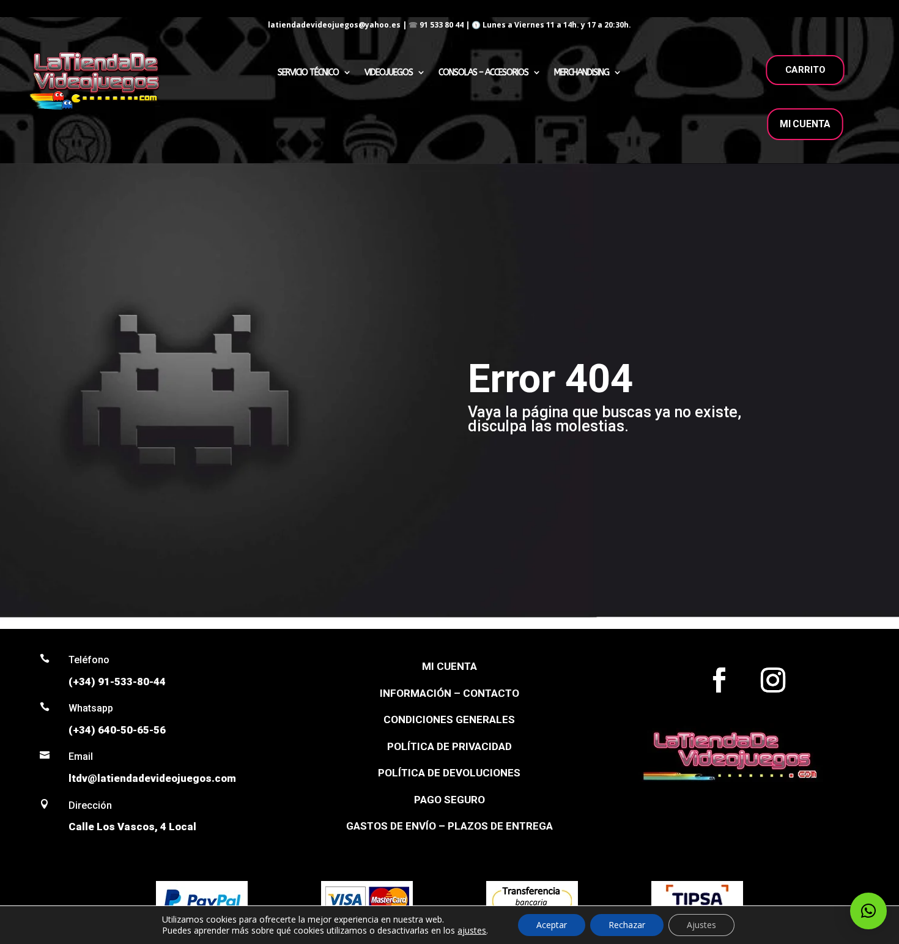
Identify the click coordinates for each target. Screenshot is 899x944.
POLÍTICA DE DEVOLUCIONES (449, 773)
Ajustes (701, 925)
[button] (868, 911)
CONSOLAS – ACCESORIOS (483, 72)
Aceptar (551, 925)
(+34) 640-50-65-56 (117, 730)
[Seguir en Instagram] (773, 680)
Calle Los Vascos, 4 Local (132, 826)
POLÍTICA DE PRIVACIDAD (449, 746)
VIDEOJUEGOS (388, 72)
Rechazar (627, 925)
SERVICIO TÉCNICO (308, 72)
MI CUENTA (805, 124)
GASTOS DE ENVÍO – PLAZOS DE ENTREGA (449, 826)
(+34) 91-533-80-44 (117, 681)
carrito (805, 69)
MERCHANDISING (581, 72)
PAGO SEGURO (449, 799)
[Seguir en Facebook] (719, 680)
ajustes (471, 930)
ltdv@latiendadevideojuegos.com (152, 778)
